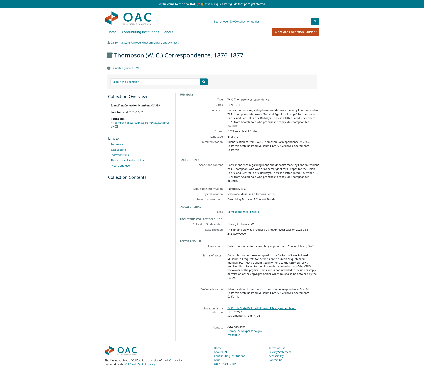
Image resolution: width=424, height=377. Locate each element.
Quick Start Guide (225, 364)
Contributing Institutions (140, 32)
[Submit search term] (315, 21)
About (168, 32)
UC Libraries (175, 360)
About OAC (221, 352)
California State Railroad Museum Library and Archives (145, 42)
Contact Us (275, 360)
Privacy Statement (280, 352)
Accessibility (276, 356)
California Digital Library (140, 364)
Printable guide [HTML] (126, 68)
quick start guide (226, 4)
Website (232, 335)
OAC (128, 18)
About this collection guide (127, 160)
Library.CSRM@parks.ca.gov (244, 331)
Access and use (120, 165)
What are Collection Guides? (295, 32)
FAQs (217, 360)
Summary (117, 144)
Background (118, 149)
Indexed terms (120, 155)
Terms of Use (277, 348)
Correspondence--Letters (243, 212)
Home (112, 32)
